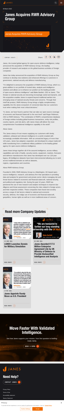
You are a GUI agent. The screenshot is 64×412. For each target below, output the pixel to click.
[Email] (58, 57)
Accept (37, 408)
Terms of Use (6, 392)
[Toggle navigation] (61, 2)
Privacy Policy (6, 389)
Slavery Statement (8, 398)
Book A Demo (30, 346)
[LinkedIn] (54, 57)
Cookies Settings (25, 408)
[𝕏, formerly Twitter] (50, 57)
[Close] (61, 403)
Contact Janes (11, 382)
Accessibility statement (9, 395)
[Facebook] (46, 57)
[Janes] (8, 2)
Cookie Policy (48, 405)
